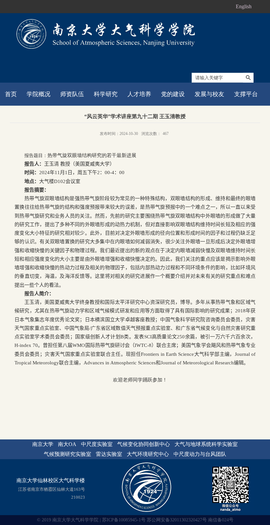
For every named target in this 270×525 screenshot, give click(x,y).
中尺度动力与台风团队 (200, 454)
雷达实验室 (109, 454)
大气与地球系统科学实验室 (206, 444)
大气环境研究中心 (148, 454)
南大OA (67, 444)
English (244, 6)
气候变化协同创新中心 (143, 444)
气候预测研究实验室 (67, 454)
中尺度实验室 (97, 444)
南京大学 (42, 444)
